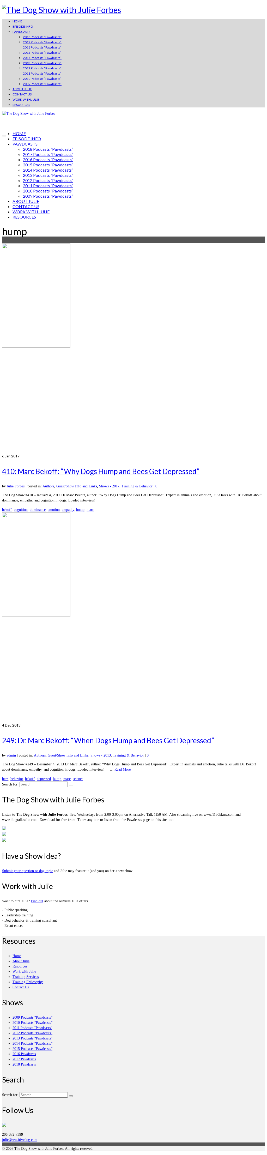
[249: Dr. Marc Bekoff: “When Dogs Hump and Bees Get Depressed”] (133, 617)
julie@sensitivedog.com (19, 1140)
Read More (122, 769)
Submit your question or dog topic (27, 871)
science (78, 779)
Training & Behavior (137, 486)
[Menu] (4, 135)
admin (11, 755)
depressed (44, 779)
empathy (68, 510)
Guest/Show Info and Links (76, 486)
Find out (37, 901)
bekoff (7, 510)
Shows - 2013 (100, 755)
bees (5, 779)
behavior (16, 779)
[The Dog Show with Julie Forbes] (133, 10)
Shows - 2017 (109, 486)
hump (80, 510)
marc (90, 510)
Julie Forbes (16, 486)
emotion (54, 510)
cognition (21, 510)
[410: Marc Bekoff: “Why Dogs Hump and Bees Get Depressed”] (133, 348)
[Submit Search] (71, 785)
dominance (38, 510)
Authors (48, 486)
